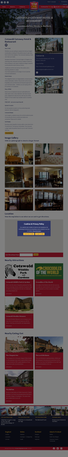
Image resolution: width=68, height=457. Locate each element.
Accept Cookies (40, 234)
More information (37, 231)
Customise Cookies (29, 234)
